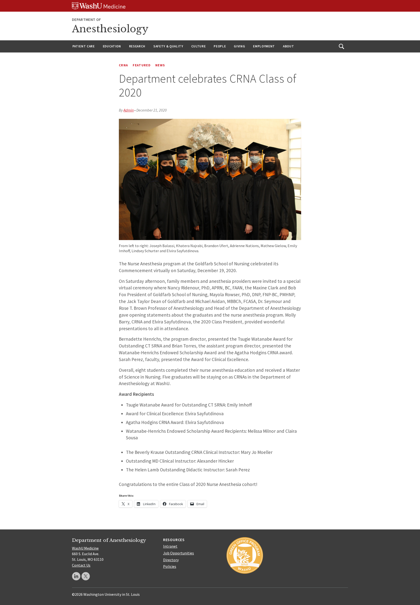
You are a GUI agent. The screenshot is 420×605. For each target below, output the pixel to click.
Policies (169, 566)
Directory (171, 559)
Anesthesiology (110, 29)
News (160, 65)
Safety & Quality (168, 46)
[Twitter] (85, 576)
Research (137, 46)
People (220, 46)
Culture (198, 46)
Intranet (170, 546)
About (288, 46)
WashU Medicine (85, 548)
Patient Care (83, 46)
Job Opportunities (178, 553)
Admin (128, 110)
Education (112, 46)
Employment (264, 46)
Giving (239, 46)
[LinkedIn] (76, 576)
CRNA (123, 65)
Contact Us (81, 565)
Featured (142, 65)
